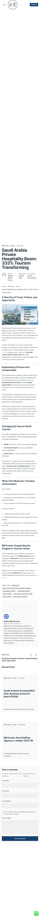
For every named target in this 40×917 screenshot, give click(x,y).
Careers (34, 5)
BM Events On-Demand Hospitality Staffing (17, 588)
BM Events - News (8, 246)
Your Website (6, 801)
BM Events (15, 585)
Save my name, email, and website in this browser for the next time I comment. (20, 813)
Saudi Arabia (7, 597)
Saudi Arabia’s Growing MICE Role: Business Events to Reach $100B (19, 693)
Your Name (5, 781)
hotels (4, 352)
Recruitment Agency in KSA (23, 594)
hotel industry (7, 594)
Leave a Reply (6, 818)
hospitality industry (9, 591)
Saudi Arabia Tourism (20, 597)
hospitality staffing (24, 591)
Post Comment (20, 838)
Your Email (5, 791)
